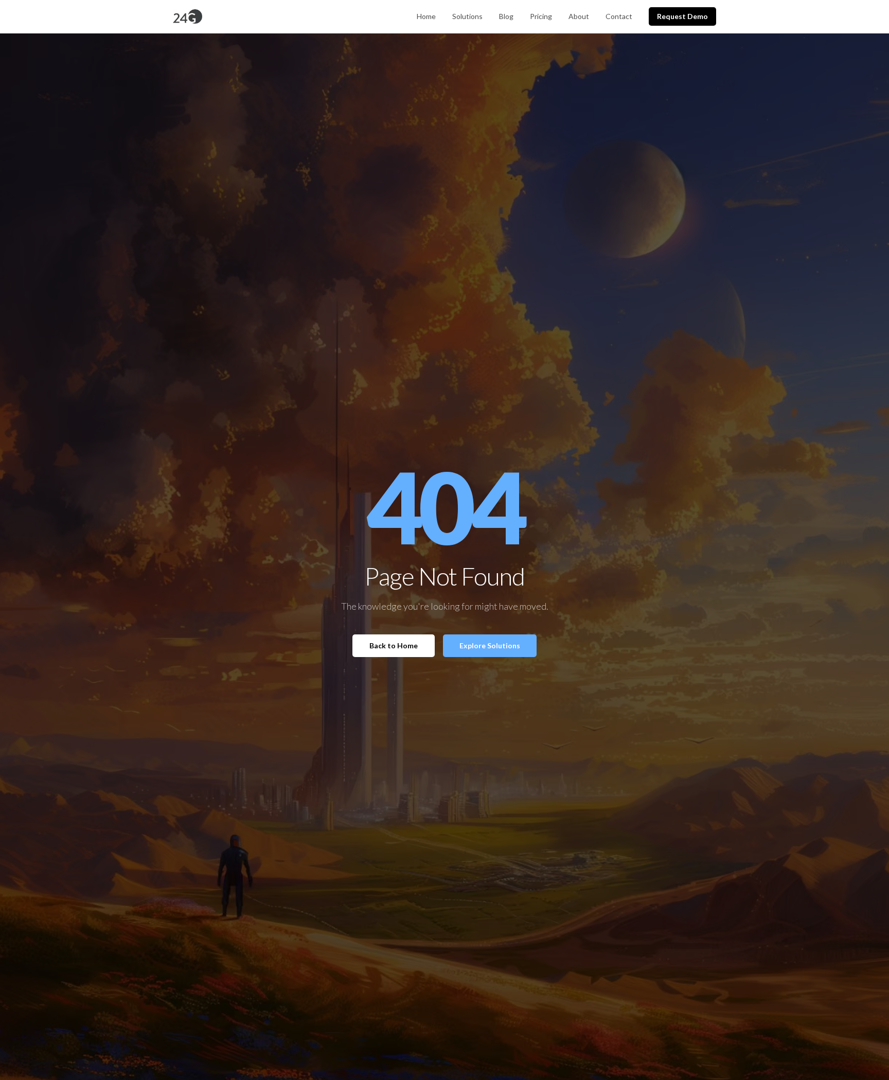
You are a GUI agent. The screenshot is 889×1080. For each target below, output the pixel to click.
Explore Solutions (489, 645)
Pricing (541, 16)
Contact (619, 16)
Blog (506, 16)
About (578, 16)
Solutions (467, 16)
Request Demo (682, 16)
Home (426, 16)
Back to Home (393, 645)
